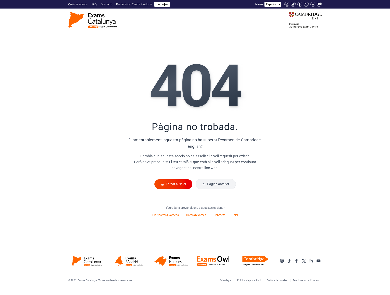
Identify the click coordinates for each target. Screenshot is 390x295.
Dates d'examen (196, 215)
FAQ (94, 4)
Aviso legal (226, 280)
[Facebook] (299, 4)
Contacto (107, 4)
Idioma (259, 4)
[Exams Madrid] (128, 261)
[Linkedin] (312, 4)
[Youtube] (319, 4)
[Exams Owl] (213, 261)
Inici (235, 215)
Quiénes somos (78, 4)
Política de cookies (277, 280)
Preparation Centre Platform (140, 4)
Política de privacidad (249, 280)
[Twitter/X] (306, 4)
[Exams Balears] (171, 261)
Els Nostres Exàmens (165, 215)
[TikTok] (293, 4)
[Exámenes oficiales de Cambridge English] (92, 20)
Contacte (219, 215)
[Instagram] (286, 4)
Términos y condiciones (306, 280)
